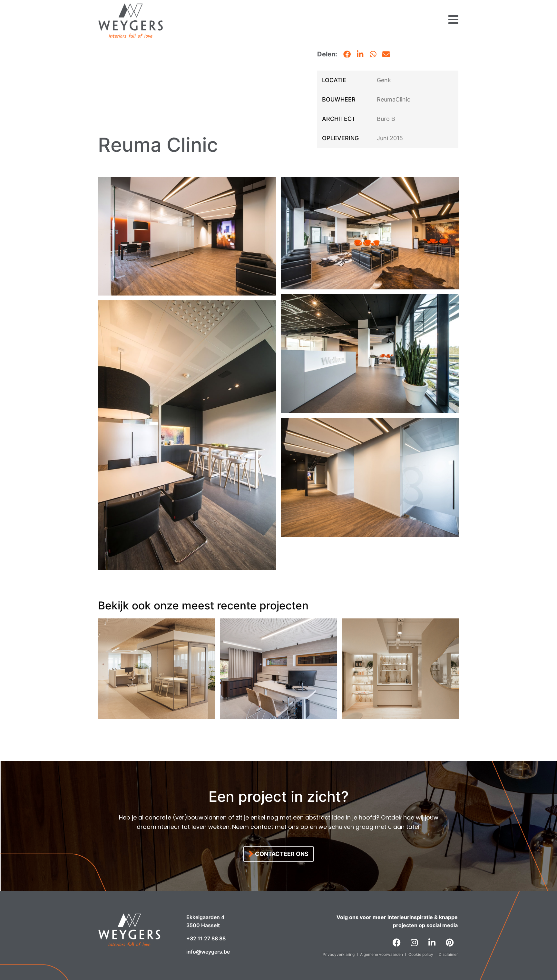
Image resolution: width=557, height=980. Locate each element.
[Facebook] (396, 943)
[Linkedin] (432, 943)
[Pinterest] (450, 943)
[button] (347, 54)
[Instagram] (414, 943)
